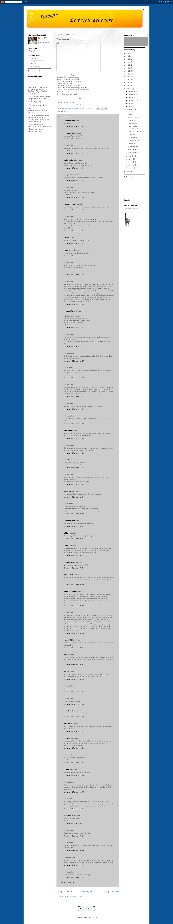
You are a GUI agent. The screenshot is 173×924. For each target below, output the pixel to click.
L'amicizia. (131, 143)
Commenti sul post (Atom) (73, 896)
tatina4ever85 (68, 575)
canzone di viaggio (37, 89)
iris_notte (67, 738)
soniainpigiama (69, 160)
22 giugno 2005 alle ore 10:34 (74, 692)
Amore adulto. (132, 149)
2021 (128, 56)
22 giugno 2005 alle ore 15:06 (74, 748)
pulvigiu (44, 38)
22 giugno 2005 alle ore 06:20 (74, 585)
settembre (132, 100)
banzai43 (37, 96)
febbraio (131, 165)
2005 (128, 89)
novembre (132, 94)
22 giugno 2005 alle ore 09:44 (74, 664)
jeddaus (66, 533)
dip (35, 87)
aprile (131, 159)
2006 (128, 86)
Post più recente (64, 892)
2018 (128, 59)
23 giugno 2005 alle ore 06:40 (74, 851)
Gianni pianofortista (36, 61)
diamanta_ (67, 250)
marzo (131, 162)
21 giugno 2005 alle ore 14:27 (74, 361)
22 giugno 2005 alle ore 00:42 (74, 514)
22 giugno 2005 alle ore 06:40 (74, 606)
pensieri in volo (39, 105)
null (65, 145)
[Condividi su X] (101, 108)
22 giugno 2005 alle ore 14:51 (74, 731)
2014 (128, 62)
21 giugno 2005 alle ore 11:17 (73, 139)
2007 (128, 83)
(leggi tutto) (36, 93)
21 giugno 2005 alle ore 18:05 (74, 468)
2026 (128, 53)
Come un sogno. (133, 140)
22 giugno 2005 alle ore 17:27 (74, 792)
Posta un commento (68, 882)
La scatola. (131, 112)
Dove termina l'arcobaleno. (133, 127)
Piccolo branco (35, 66)
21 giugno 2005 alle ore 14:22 (74, 346)
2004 (128, 172)
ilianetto (66, 545)
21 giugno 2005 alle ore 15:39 (74, 409)
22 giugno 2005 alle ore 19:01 (74, 809)
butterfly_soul (69, 460)
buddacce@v (68, 311)
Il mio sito (33, 63)
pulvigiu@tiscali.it (34, 51)
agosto (131, 103)
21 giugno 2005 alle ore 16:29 (74, 424)
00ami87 (67, 671)
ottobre (131, 97)
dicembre (132, 91)
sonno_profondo (70, 591)
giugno (131, 109)
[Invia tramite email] (97, 108)
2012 (128, 68)
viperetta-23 (68, 491)
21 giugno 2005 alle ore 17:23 (74, 438)
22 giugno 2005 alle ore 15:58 (74, 775)
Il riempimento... (133, 146)
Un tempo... (132, 134)
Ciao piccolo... (133, 121)
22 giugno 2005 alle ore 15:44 (74, 763)
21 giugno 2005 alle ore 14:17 (74, 327)
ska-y (65, 655)
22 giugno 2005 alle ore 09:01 (74, 648)
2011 (128, 71)
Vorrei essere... (133, 124)
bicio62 (66, 857)
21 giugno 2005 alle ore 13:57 (74, 256)
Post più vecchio (111, 892)
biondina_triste (69, 562)
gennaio (131, 168)
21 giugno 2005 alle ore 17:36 (74, 453)
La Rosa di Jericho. (134, 131)
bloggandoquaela (70, 204)
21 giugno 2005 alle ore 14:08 (74, 275)
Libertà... (131, 115)
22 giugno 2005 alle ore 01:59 (74, 526)
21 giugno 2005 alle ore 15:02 (74, 378)
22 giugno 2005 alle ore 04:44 (74, 568)
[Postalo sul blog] (99, 108)
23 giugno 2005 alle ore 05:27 (74, 823)
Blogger (95, 917)
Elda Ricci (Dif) (35, 58)
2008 (128, 80)
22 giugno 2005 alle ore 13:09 (74, 717)
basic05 (66, 237)
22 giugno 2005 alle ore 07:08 (74, 633)
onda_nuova (68, 175)
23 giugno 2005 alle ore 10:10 (74, 865)
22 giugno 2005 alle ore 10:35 (74, 704)
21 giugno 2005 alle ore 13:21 (74, 231)
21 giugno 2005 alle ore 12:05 (74, 180)
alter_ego (67, 723)
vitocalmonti (68, 430)
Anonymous (38, 124)
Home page (87, 892)
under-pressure (69, 120)
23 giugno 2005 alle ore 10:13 (74, 878)
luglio (131, 106)
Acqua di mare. (133, 152)
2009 (128, 77)
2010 (128, 74)
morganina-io (68, 815)
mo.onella (67, 769)
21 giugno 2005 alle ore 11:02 (73, 126)
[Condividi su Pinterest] (106, 108)
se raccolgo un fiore (39, 98)
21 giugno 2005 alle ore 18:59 (74, 497)
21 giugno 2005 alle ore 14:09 (74, 304)
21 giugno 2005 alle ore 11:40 (73, 153)
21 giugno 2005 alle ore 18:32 (74, 484)
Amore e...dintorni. (134, 118)
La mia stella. (132, 137)
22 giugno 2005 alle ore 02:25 (74, 539)
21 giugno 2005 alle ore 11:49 (73, 168)
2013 (128, 65)
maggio (131, 156)
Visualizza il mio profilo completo (43, 42)
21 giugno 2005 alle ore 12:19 (74, 197)
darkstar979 (68, 640)
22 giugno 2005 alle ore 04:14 (74, 555)
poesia (66, 111)
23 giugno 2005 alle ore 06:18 (74, 836)
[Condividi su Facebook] (103, 108)
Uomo (36, 116)
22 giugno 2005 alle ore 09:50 (74, 679)
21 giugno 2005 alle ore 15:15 (74, 397)
